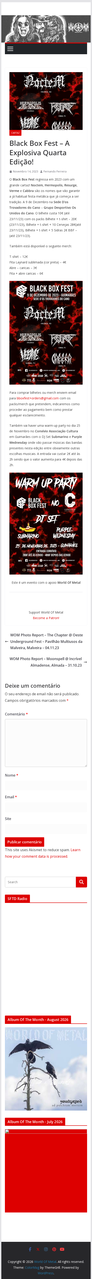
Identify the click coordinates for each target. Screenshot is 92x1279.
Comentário (16, 714)
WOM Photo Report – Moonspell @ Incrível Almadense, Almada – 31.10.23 (46, 662)
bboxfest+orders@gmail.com (38, 398)
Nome (11, 775)
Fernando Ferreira (55, 171)
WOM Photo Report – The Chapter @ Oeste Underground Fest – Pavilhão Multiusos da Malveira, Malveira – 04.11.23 (46, 641)
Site (8, 818)
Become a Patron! (46, 618)
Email (11, 797)
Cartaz (15, 132)
